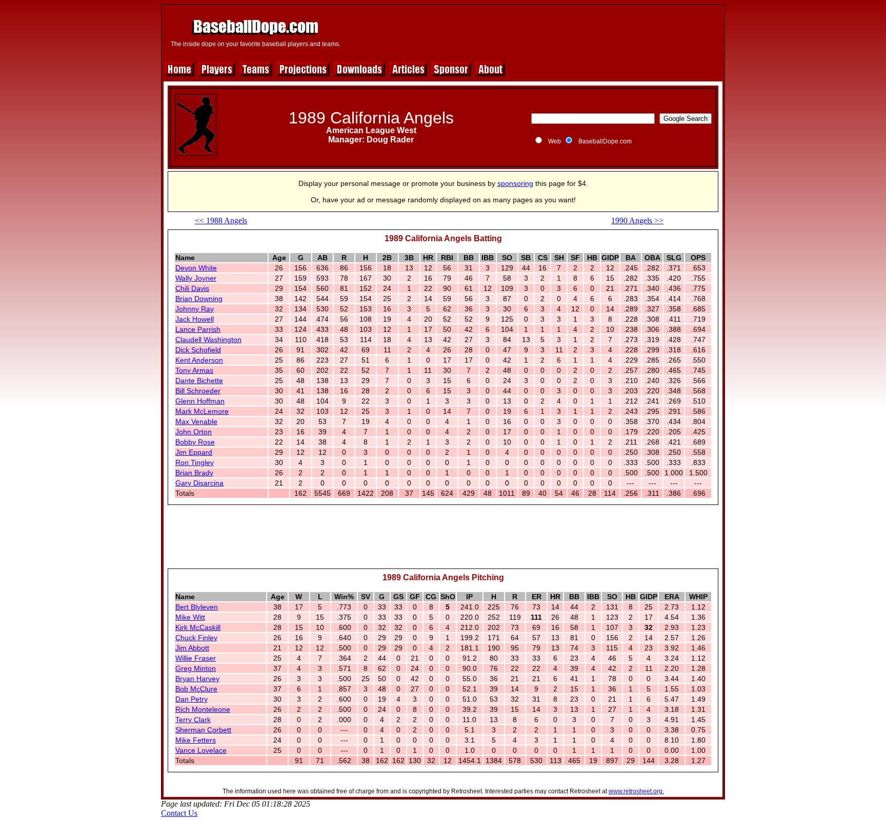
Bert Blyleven (196, 607)
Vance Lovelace (201, 750)
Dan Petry (191, 699)
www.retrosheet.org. (636, 791)
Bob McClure (196, 689)
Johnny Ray (194, 309)
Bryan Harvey (197, 679)
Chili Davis (192, 288)
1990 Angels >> (637, 220)
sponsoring (515, 183)
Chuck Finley (196, 638)
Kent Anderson (199, 360)
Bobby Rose (195, 442)
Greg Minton (195, 668)
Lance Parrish (197, 329)
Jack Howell (194, 319)
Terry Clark (193, 719)
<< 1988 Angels (221, 220)
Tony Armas (194, 370)
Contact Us (179, 813)
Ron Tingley (194, 462)
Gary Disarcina (199, 483)
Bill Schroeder (197, 391)
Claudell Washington (208, 339)
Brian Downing (199, 298)
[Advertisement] (533, 32)
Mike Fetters (195, 740)
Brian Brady (194, 473)
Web (554, 141)
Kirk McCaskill (197, 627)
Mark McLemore (202, 411)
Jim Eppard (193, 452)
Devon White (196, 268)
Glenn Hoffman (200, 401)
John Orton (193, 432)
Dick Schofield (198, 350)
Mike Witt (190, 617)
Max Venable (196, 421)
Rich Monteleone (202, 709)
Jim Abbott (192, 648)
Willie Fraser (195, 658)
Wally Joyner (195, 278)
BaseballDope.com (605, 141)
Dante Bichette (199, 380)
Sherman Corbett (203, 730)
